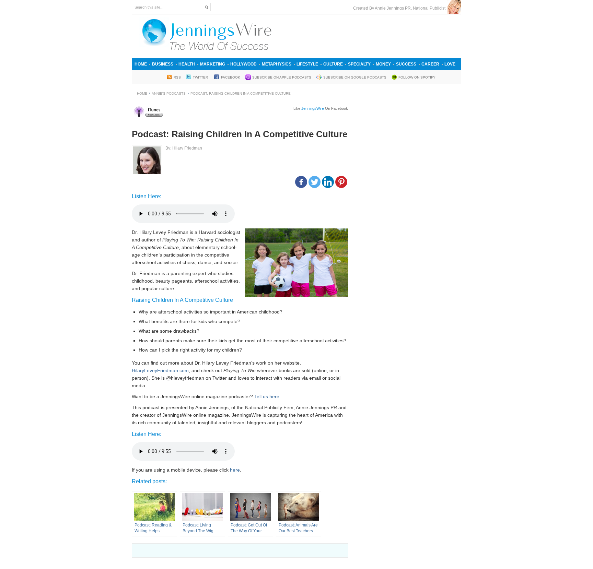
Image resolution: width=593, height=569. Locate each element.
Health (186, 64)
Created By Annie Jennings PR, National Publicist (400, 8)
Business (162, 64)
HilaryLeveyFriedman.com (160, 370)
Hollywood (243, 64)
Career (430, 64)
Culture (333, 64)
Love (449, 64)
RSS (177, 77)
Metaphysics (276, 64)
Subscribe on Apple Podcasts (281, 77)
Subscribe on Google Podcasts (354, 77)
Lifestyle (307, 64)
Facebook (230, 77)
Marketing (212, 64)
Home (141, 64)
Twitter (201, 77)
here (235, 470)
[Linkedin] (328, 182)
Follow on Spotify (416, 77)
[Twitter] (315, 182)
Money (383, 64)
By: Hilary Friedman (183, 148)
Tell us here (266, 396)
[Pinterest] (341, 182)
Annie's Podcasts (169, 93)
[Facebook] (301, 182)
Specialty (359, 64)
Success (406, 64)
